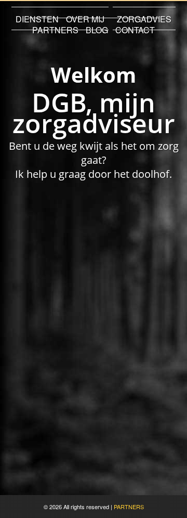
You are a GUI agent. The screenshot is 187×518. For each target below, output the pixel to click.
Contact (135, 30)
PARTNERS (129, 506)
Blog (97, 30)
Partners (55, 30)
